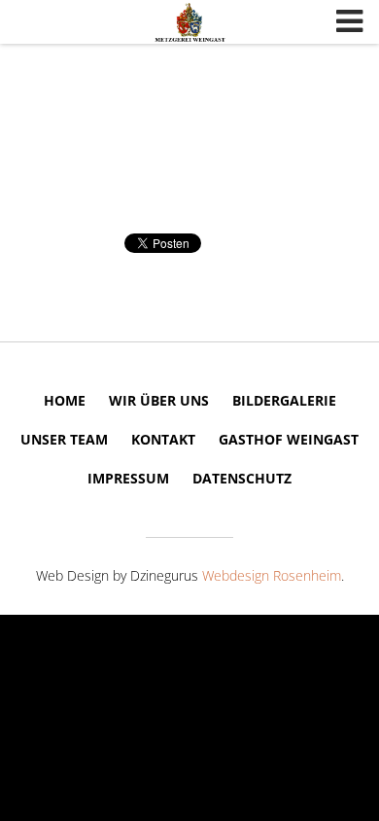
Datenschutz (242, 478)
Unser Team (64, 439)
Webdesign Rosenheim (271, 575)
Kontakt (163, 439)
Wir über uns (159, 400)
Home (65, 400)
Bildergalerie (284, 400)
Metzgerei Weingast (189, 22)
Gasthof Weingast (289, 439)
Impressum (128, 478)
